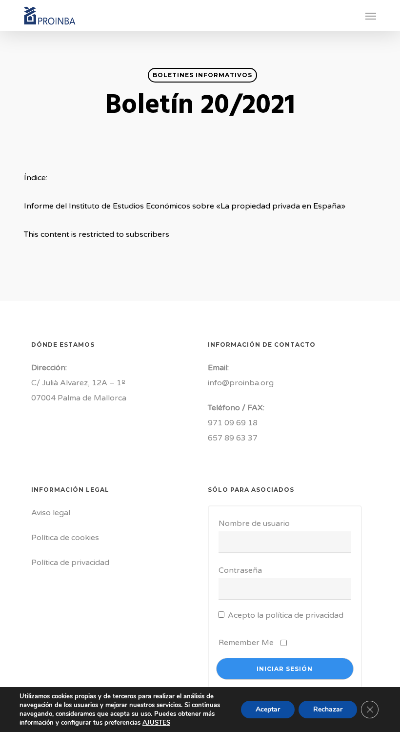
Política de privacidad (70, 562)
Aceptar (268, 709)
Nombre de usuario (254, 523)
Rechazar (327, 709)
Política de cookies (65, 538)
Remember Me (246, 643)
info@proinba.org (241, 383)
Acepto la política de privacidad (285, 615)
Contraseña (240, 570)
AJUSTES (156, 722)
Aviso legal (50, 513)
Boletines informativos (202, 75)
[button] (370, 16)
